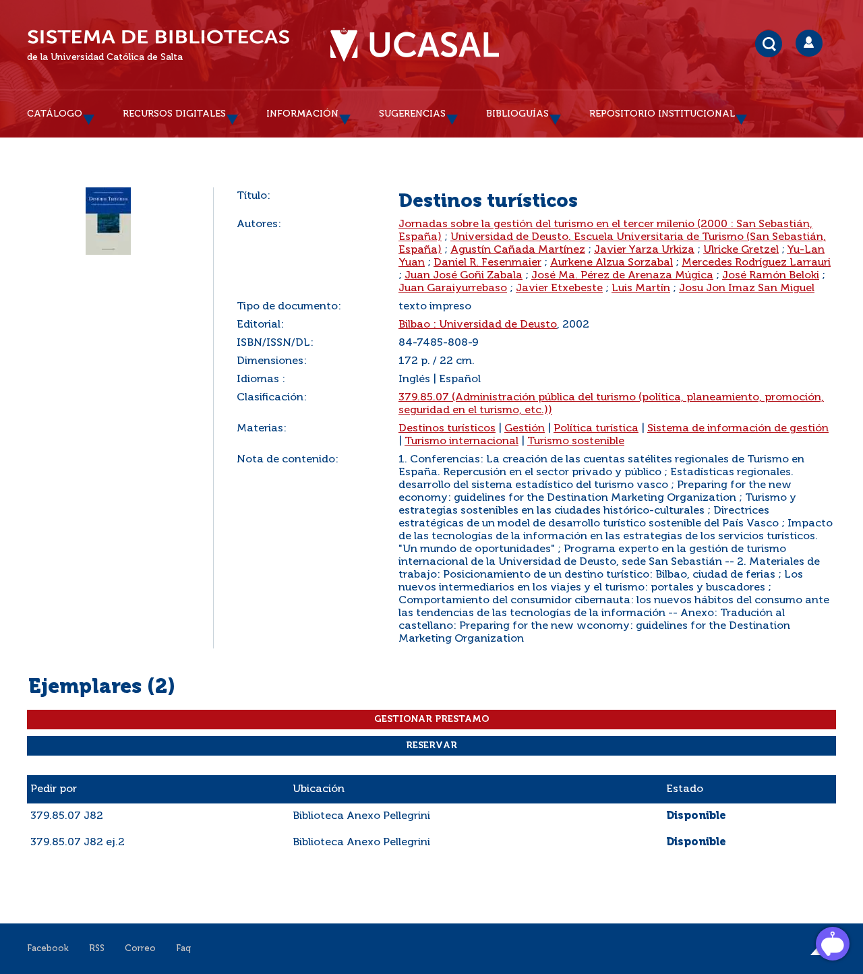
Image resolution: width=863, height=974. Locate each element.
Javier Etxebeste (559, 288)
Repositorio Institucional (662, 114)
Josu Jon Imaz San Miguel (746, 288)
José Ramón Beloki (770, 275)
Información (302, 114)
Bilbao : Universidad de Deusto (477, 324)
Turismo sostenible (575, 441)
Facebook (48, 948)
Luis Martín (641, 288)
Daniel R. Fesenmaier (487, 262)
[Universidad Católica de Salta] (414, 45)
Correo (140, 948)
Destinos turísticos (447, 428)
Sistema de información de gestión (738, 428)
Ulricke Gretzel (741, 250)
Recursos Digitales (174, 114)
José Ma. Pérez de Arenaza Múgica (622, 275)
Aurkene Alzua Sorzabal (611, 262)
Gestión (524, 428)
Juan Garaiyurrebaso (452, 288)
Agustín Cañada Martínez (517, 250)
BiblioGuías (517, 114)
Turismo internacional (461, 441)
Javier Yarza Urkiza (644, 250)
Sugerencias (412, 114)
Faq (183, 948)
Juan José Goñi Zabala (464, 275)
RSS (97, 948)
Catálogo (54, 114)
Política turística (596, 428)
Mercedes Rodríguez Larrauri (756, 262)
